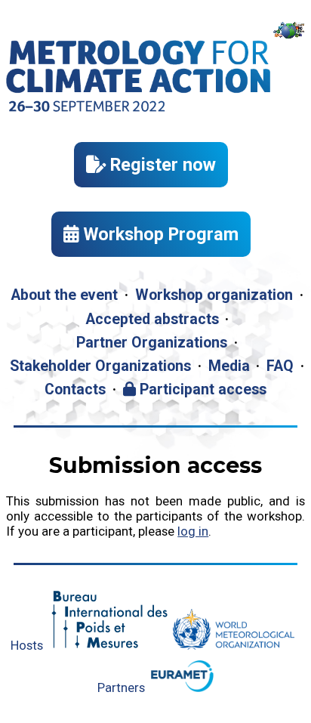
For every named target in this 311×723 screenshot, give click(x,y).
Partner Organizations (151, 342)
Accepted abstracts (152, 319)
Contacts (75, 389)
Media (229, 366)
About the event (64, 295)
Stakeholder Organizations (100, 366)
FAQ (280, 366)
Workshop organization (214, 295)
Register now (161, 164)
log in (192, 531)
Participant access (201, 389)
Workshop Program (159, 234)
